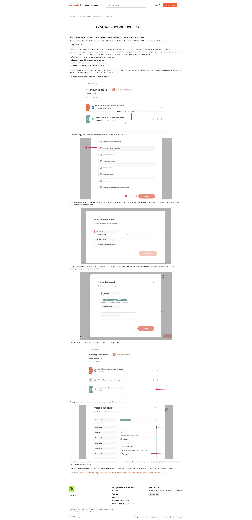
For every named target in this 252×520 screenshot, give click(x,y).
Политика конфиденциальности (171, 517)
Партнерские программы (121, 500)
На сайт (115, 491)
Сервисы (115, 497)
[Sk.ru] (89, 489)
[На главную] (86, 5)
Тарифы (115, 494)
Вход (156, 5)
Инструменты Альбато (84, 17)
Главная (72, 17)
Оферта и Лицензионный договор (146, 517)
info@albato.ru (74, 495)
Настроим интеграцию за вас (123, 503)
